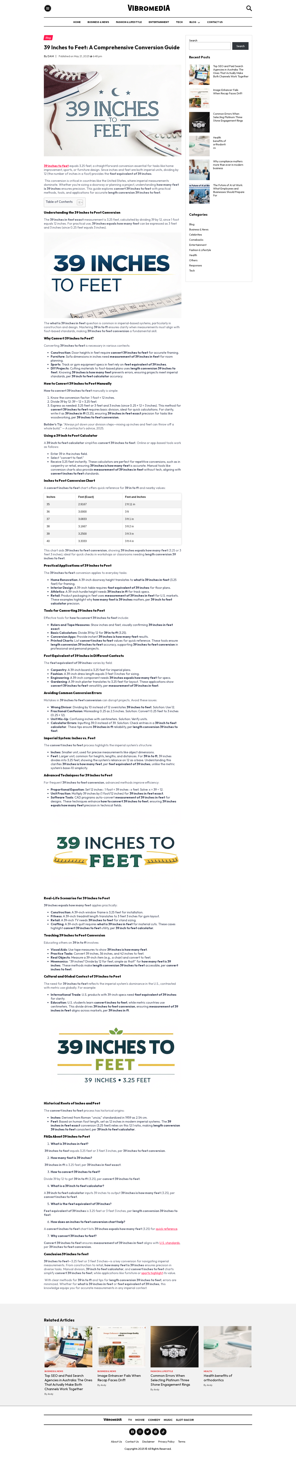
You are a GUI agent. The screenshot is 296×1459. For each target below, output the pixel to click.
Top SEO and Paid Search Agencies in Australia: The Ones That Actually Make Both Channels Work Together (231, 71)
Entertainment (159, 22)
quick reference (166, 1229)
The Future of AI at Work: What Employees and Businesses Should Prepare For (228, 190)
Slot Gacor (185, 1420)
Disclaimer (148, 1441)
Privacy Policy (166, 1441)
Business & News (98, 22)
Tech (179, 22)
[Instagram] (140, 1431)
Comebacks (196, 239)
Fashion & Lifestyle (129, 22)
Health (193, 255)
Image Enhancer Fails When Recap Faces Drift (227, 91)
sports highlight (152, 1273)
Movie (140, 1420)
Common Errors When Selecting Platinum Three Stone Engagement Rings (228, 117)
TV (130, 1420)
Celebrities (195, 234)
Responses (195, 265)
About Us (116, 1441)
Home (77, 22)
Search (193, 40)
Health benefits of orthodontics (218, 1377)
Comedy (154, 1420)
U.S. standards (169, 1243)
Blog (192, 22)
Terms (181, 1441)
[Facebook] (132, 1431)
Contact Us (215, 22)
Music (168, 1420)
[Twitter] (148, 1431)
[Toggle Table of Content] (78, 202)
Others (193, 260)
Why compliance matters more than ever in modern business (228, 165)
